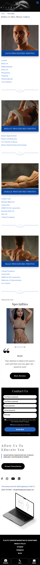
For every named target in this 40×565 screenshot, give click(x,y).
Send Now (20, 429)
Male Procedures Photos (20, 264)
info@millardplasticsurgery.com (23, 490)
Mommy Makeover (8, 202)
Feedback (20, 550)
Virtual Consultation (13, 466)
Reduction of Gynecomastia (11, 280)
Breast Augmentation (9, 136)
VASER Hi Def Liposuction (10, 208)
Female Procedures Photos (20, 191)
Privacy (25, 433)
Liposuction (5, 205)
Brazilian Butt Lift (7, 211)
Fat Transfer (5, 283)
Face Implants (6, 82)
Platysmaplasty (7, 79)
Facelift (4, 60)
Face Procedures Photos (20, 53)
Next (23, 347)
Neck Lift (4, 64)
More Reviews (20, 376)
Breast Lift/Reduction (9, 139)
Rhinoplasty (5, 73)
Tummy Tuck (6, 199)
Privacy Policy (20, 544)
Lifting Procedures (8, 217)
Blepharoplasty (6, 67)
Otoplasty (4, 76)
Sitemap (20, 547)
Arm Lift (4, 214)
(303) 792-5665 (6, 490)
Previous (17, 347)
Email (34, 563)
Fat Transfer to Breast (9, 142)
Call (20, 563)
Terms (29, 433)
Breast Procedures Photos (20, 128)
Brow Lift (4, 70)
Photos (5, 563)
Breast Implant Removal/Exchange (14, 145)
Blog (20, 553)
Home (3, 13)
